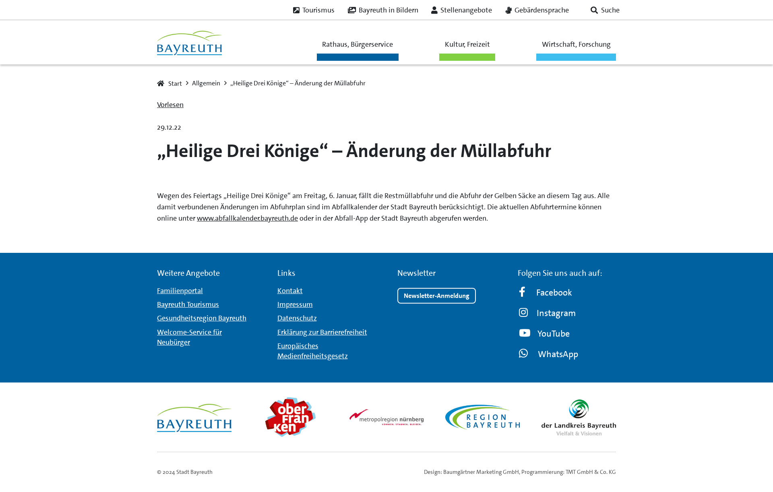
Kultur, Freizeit (467, 44)
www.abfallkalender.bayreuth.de (247, 218)
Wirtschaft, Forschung (576, 44)
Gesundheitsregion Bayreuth (201, 318)
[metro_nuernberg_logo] (386, 417)
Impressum (295, 304)
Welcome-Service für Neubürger (189, 337)
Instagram (556, 313)
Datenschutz (297, 318)
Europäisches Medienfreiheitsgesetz (312, 351)
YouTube (553, 333)
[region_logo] (482, 417)
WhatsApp (558, 354)
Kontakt (290, 291)
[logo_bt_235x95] (189, 42)
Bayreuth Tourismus (188, 304)
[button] (605, 10)
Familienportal (180, 291)
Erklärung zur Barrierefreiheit (322, 332)
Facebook (554, 292)
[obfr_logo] (290, 417)
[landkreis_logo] (579, 417)
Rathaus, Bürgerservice (357, 44)
